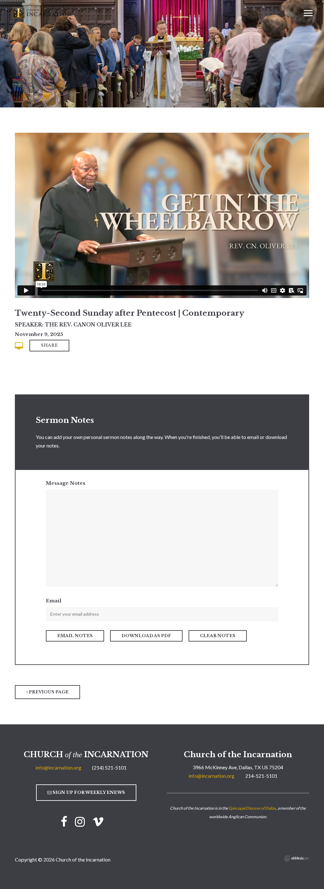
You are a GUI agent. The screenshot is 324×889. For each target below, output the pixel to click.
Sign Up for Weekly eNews (88, 792)
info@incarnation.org (58, 767)
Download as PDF (146, 635)
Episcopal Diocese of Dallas (252, 808)
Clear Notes (217, 635)
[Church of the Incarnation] (42, 12)
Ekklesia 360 (296, 858)
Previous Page (48, 692)
